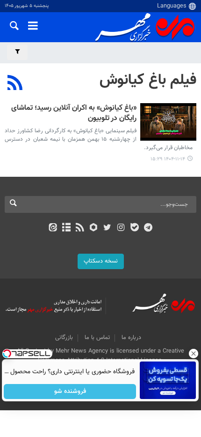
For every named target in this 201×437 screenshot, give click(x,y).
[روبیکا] (94, 228)
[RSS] (15, 84)
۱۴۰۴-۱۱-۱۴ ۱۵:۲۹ (168, 159)
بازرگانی (64, 337)
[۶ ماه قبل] (168, 122)
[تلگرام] (148, 228)
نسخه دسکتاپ (101, 261)
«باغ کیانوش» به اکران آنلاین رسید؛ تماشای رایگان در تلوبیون (73, 113)
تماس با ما (97, 337)
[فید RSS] (80, 228)
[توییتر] (107, 228)
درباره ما (131, 337)
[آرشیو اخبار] (66, 228)
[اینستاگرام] (121, 228)
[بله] (134, 228)
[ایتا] (52, 228)
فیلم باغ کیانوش (148, 80)
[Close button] (194, 353)
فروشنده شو (70, 391)
